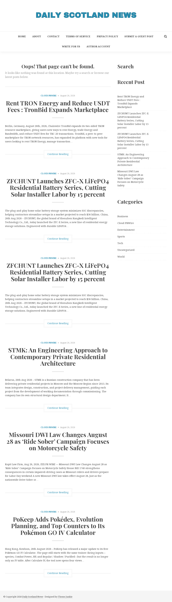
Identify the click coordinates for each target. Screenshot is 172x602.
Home (22, 36)
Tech (120, 243)
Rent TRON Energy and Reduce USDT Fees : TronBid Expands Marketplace (58, 106)
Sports (121, 236)
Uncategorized (126, 250)
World (121, 256)
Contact (53, 36)
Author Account (98, 46)
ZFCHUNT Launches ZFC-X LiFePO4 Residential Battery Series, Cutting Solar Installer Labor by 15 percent (58, 187)
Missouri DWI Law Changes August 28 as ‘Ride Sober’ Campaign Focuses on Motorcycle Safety (58, 441)
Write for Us (71, 46)
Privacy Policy (107, 36)
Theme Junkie (65, 596)
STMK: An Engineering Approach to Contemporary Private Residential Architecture (58, 356)
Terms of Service (78, 36)
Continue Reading (58, 154)
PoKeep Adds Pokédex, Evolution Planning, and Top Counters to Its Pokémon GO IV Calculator (58, 525)
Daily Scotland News (32, 596)
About (36, 36)
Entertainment (126, 229)
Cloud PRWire (49, 96)
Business (122, 216)
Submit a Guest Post (138, 36)
